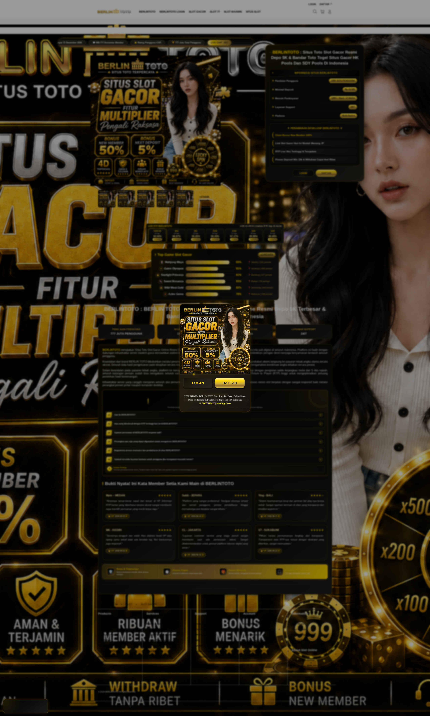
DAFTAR (230, 383)
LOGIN (198, 383)
